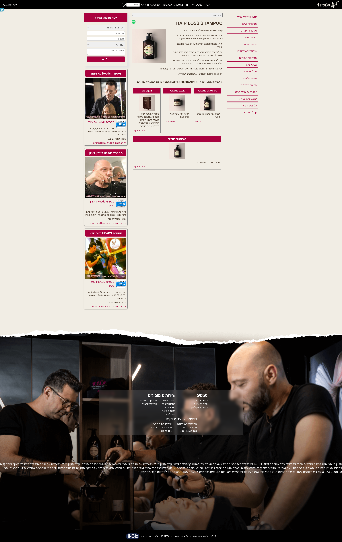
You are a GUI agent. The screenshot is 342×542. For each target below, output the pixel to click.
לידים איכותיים (149, 536)
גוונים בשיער (250, 37)
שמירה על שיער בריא (246, 91)
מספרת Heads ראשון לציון (106, 153)
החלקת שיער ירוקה (187, 424)
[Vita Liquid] (147, 110)
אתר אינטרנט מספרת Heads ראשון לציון (108, 223)
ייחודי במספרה (181, 4)
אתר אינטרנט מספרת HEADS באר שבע (108, 306)
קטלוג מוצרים (250, 112)
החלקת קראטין (149, 403)
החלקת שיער (250, 71)
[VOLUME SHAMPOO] (207, 110)
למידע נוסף (200, 121)
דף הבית (209, 4)
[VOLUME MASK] (177, 110)
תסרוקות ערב (168, 407)
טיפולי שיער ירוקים (247, 51)
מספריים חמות (189, 427)
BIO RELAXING (188, 430)
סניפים (199, 4)
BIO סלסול (166, 430)
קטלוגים (167, 4)
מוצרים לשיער (249, 78)
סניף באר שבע (200, 400)
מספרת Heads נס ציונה (106, 73)
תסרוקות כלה (168, 403)
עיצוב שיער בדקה (248, 98)
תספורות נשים (249, 23)
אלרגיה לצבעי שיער (247, 17)
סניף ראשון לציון (199, 407)
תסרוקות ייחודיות (248, 57)
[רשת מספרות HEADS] (328, 7)
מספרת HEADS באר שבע (106, 233)
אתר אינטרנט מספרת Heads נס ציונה (109, 142)
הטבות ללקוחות (153, 4)
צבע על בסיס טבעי (162, 424)
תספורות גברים (249, 30)
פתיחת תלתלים (249, 85)
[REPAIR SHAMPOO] (177, 158)
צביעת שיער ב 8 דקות (161, 427)
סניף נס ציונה (201, 403)
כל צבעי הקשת (249, 105)
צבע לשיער (251, 64)
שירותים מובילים (161, 395)
